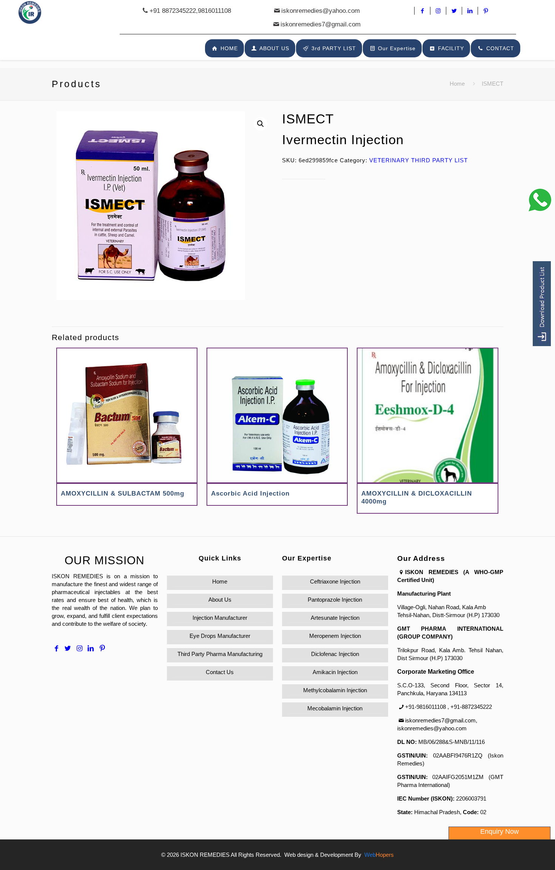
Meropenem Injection (335, 636)
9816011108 (214, 10)
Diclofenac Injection (335, 654)
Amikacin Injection (335, 672)
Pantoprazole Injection (335, 599)
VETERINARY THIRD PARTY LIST (418, 160)
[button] (260, 124)
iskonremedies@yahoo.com (320, 10)
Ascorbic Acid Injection (250, 493)
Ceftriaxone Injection (335, 581)
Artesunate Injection (335, 617)
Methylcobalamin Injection (335, 690)
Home (457, 83)
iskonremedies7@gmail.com (321, 24)
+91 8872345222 (173, 10)
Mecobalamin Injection (334, 708)
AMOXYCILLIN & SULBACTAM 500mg (122, 493)
